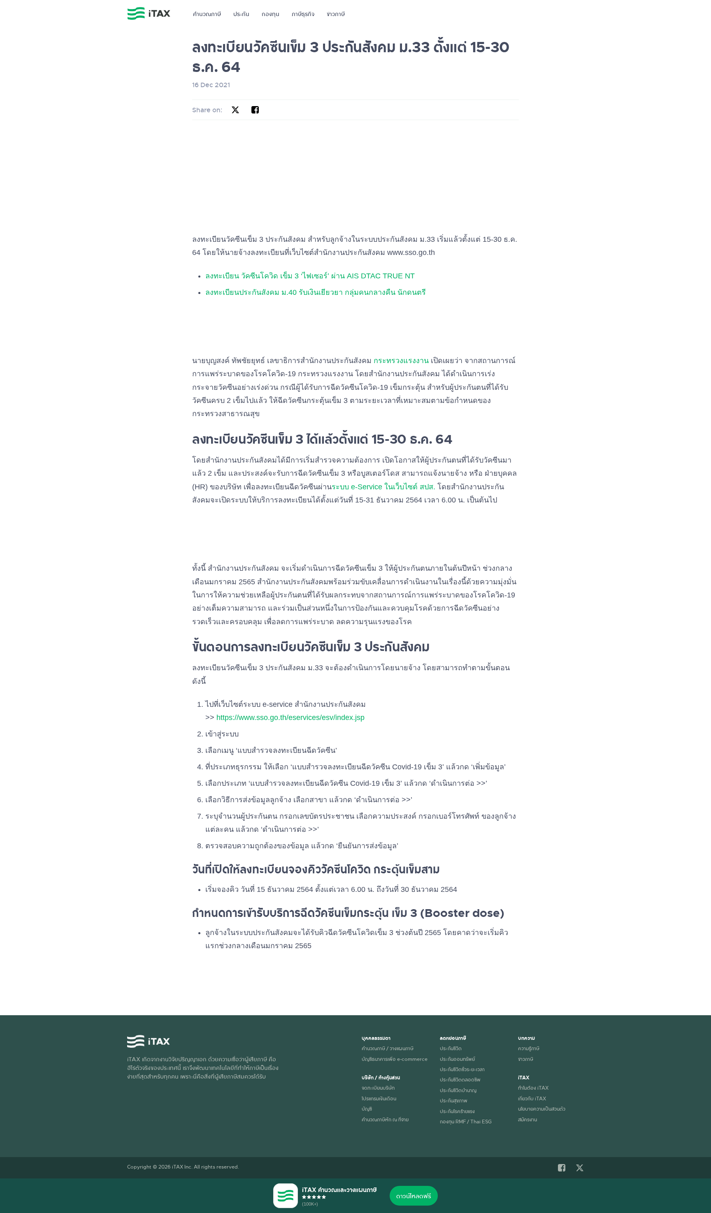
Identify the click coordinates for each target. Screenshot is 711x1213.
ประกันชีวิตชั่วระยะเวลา (462, 1069)
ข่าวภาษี (336, 14)
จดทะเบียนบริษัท (378, 1087)
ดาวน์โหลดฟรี (413, 1196)
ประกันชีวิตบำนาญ (458, 1090)
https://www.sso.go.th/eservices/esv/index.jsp (290, 717)
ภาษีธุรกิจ (303, 14)
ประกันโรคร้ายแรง (457, 1111)
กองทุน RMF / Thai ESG (466, 1121)
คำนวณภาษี (207, 14)
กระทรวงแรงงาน (401, 360)
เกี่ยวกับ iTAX (532, 1098)
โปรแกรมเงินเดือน (379, 1098)
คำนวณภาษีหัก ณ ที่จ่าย (385, 1119)
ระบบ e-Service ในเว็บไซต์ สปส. (383, 487)
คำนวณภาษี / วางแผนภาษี (388, 1048)
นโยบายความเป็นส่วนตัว (541, 1108)
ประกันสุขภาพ (453, 1100)
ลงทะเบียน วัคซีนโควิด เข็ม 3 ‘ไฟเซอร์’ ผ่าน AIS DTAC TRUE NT (310, 276)
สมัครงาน (527, 1119)
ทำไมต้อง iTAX (533, 1087)
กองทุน (270, 14)
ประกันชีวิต (451, 1048)
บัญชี (367, 1108)
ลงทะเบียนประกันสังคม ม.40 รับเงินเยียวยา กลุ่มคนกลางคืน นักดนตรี (315, 292)
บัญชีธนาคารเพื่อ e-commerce (395, 1059)
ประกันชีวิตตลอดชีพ (460, 1079)
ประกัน (241, 14)
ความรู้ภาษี (528, 1048)
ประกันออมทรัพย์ (457, 1059)
